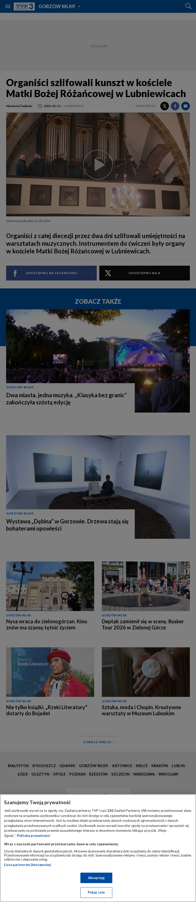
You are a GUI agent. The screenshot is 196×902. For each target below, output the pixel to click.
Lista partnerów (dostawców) (27, 865)
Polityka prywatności (33, 836)
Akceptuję (96, 878)
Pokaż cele (96, 892)
